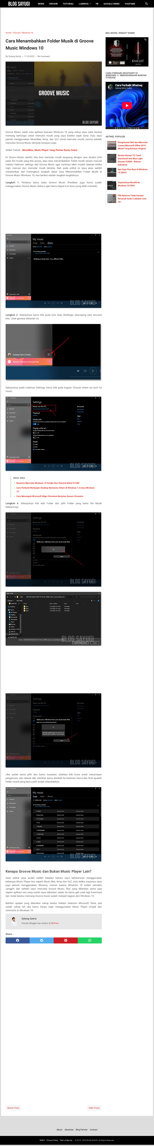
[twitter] (42, 940)
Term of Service (66, 1140)
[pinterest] (66, 940)
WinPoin (55, 923)
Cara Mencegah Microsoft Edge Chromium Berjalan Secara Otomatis (49, 496)
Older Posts (94, 1108)
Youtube (130, 4)
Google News (112, 4)
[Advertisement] (78, 19)
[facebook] (18, 940)
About (60, 1129)
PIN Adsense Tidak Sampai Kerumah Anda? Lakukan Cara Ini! (132, 198)
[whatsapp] (90, 940)
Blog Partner (82, 1129)
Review (53, 4)
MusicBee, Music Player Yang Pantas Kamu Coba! (49, 150)
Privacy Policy (52, 1140)
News (41, 4)
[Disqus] (54, 1057)
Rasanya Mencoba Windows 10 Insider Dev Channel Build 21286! (47, 483)
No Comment (44, 56)
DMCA (42, 1140)
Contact (93, 1129)
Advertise (69, 1129)
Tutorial (68, 4)
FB (97, 4)
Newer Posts (13, 1108)
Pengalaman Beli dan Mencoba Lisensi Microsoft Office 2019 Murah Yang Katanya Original (133, 145)
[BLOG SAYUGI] (19, 4)
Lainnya (84, 4)
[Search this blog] (146, 4)
